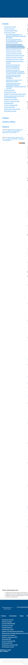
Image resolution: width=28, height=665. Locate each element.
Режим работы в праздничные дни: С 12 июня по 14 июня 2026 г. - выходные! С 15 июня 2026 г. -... (12, 131)
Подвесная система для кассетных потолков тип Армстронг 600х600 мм (13, 66)
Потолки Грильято (9, 90)
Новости (5, 127)
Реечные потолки (9, 28)
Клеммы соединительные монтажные (15, 94)
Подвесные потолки (10, 26)
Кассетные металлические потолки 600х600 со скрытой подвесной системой (14, 41)
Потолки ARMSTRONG (10, 30)
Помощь (5, 118)
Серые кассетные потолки (13, 51)
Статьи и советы (8, 122)
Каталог (5, 24)
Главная (3, 616)
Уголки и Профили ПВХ (11, 105)
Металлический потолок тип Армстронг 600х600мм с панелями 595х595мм (16, 36)
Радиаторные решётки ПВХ (12, 109)
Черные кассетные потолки (14, 53)
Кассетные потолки (9, 32)
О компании (12, 616)
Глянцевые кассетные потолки (15, 59)
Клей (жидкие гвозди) (10, 111)
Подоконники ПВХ (9, 107)
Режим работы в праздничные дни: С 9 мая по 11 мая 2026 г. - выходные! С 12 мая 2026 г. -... (13, 139)
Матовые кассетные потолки (14, 57)
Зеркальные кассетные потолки (15, 55)
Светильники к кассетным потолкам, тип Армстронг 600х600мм (13, 76)
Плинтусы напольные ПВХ (12, 101)
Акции (21, 616)
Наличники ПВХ (8, 103)
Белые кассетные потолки (13, 49)
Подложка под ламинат (11, 99)
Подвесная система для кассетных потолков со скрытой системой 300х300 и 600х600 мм (15, 71)
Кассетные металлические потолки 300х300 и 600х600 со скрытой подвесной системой (15, 46)
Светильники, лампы (10, 92)
